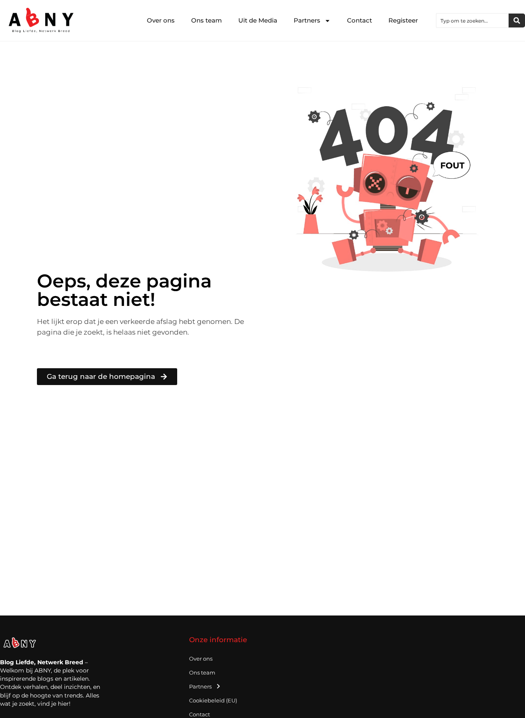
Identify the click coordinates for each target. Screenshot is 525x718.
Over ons (161, 20)
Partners (307, 20)
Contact (359, 20)
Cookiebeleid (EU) (213, 700)
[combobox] (472, 20)
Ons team (206, 20)
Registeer (403, 20)
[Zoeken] (517, 20)
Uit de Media (257, 20)
